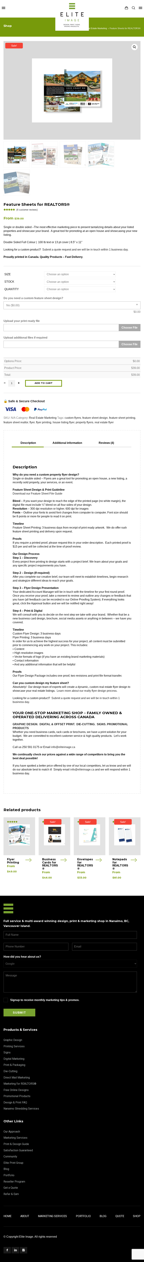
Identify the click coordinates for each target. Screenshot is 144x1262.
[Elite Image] (72, 8)
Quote (119, 1216)
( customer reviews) (27, 209)
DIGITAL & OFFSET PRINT (57, 724)
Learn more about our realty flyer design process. (87, 690)
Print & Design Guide (16, 1144)
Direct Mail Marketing (17, 1077)
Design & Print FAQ (15, 1102)
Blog (6, 1169)
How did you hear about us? (22, 956)
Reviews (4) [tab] (106, 442)
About (24, 1216)
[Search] (133, 8)
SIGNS (101, 724)
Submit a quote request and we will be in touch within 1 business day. (85, 249)
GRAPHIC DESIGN (25, 724)
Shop (136, 1216)
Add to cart (44, 383)
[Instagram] (23, 1250)
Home (7, 1216)
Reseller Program (14, 1181)
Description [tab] (28, 442)
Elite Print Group (13, 1162)
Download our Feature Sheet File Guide (37, 493)
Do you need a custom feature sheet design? (33, 298)
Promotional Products (17, 1096)
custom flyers (73, 417)
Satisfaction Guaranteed (18, 1150)
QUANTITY (11, 289)
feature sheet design (95, 417)
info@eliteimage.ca (63, 747)
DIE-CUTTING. (86, 724)
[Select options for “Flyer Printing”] (28, 861)
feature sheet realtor (16, 422)
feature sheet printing (122, 417)
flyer (32, 422)
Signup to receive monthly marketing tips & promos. (44, 1000)
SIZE (7, 274)
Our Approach (12, 1131)
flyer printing (43, 422)
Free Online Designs (16, 1090)
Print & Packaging (14, 1065)
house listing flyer (63, 422)
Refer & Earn (11, 1194)
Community (10, 1156)
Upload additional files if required (25, 337)
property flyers (84, 422)
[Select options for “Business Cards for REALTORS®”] (63, 861)
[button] (134, 47)
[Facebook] (7, 1250)
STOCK (9, 281)
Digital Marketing (14, 1058)
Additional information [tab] (67, 442)
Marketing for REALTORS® (20, 1083)
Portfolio (9, 1175)
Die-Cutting (10, 1071)
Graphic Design (13, 1040)
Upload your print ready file (22, 320)
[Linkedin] (15, 1250)
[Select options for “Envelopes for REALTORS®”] (99, 861)
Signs (7, 1052)
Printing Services (14, 1046)
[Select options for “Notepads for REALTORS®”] (134, 861)
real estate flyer (104, 422)
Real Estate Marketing (96, 28)
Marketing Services (15, 1137)
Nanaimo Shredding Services (21, 1108)
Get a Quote (11, 1187)
